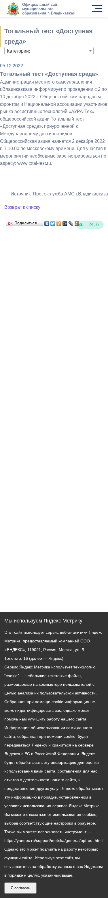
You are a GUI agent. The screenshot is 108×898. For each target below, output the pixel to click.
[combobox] (49, 51)
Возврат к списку (22, 207)
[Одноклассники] (59, 222)
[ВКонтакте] (47, 222)
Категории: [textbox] (18, 51)
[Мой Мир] (65, 222)
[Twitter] (53, 222)
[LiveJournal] (71, 222)
